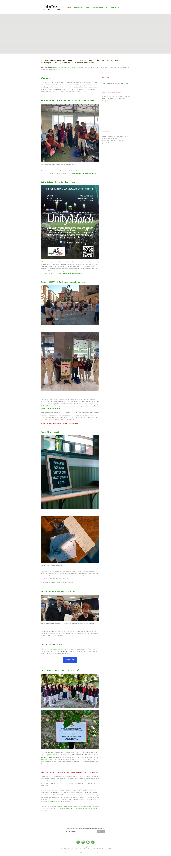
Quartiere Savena (91, 631)
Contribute (115, 7)
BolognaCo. (103, 853)
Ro (48, 752)
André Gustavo (81, 853)
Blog (107, 7)
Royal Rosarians (48, 406)
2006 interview (61, 806)
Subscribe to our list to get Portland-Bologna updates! (85, 828)
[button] (105, 107)
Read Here (70, 660)
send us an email (76, 808)
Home (69, 7)
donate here (91, 417)
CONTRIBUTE (106, 132)
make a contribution (86, 806)
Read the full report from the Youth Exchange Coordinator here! (59, 423)
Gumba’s (79, 571)
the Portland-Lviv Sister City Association (86, 262)
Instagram (105, 101)
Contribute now (112, 143)
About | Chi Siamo (79, 7)
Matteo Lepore (72, 631)
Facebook (120, 98)
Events (101, 7)
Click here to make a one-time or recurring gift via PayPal (69, 67)
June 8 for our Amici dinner (51, 802)
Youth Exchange (92, 7)
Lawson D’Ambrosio (56, 583)
